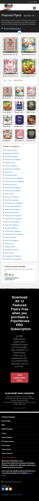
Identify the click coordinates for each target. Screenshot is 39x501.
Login (31, 1)
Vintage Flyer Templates (13, 256)
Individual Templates (8, 417)
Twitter (6, 488)
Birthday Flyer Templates (13, 159)
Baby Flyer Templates (12, 153)
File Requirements (8, 441)
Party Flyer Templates (12, 225)
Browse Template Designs (12, 28)
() (36, 1)
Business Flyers (10, 162)
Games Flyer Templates (12, 209)
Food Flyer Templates (12, 197)
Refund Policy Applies (19, 408)
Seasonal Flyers (10, 247)
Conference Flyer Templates (14, 178)
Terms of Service (7, 453)
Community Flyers (11, 175)
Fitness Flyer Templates (12, 190)
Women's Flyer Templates (13, 259)
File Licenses (6, 445)
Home (5, 80)
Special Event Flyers (11, 250)
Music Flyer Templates (12, 222)
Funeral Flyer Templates (13, 206)
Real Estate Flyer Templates (14, 234)
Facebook (3, 488)
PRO (3, 425)
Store (10, 80)
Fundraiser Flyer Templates (14, 203)
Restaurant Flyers (10, 237)
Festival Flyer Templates (13, 187)
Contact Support (7, 437)
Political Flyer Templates (13, 231)
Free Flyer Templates (11, 200)
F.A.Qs (4, 433)
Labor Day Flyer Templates (13, 218)
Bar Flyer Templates (11, 156)
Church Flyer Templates (12, 169)
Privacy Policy (6, 449)
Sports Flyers (9, 253)
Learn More (8, 279)
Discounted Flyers (11, 184)
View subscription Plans (19, 377)
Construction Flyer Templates (14, 181)
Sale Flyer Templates (11, 240)
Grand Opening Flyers (12, 212)
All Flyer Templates (11, 150)
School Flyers (9, 243)
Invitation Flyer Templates (13, 215)
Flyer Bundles (9, 194)
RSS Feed (10, 488)
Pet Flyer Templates (11, 228)
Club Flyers (8, 172)
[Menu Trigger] (34, 7)
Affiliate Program (7, 429)
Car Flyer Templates (11, 166)
